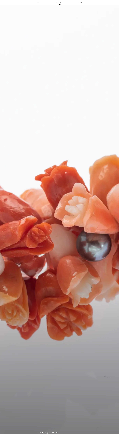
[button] (79, 2)
